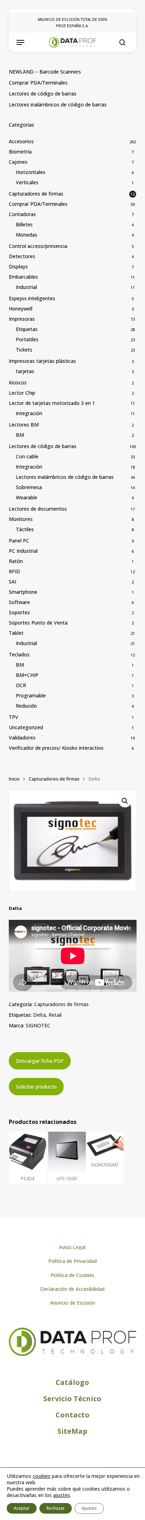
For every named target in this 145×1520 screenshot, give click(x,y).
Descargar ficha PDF (40, 1060)
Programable (31, 695)
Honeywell (20, 308)
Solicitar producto (36, 1086)
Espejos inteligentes (32, 298)
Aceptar (22, 1508)
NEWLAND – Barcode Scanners (45, 71)
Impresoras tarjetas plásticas (42, 361)
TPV (13, 717)
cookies (41, 1476)
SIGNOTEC (38, 1025)
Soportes (19, 612)
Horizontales (30, 172)
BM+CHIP (27, 675)
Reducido (26, 705)
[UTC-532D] (67, 1152)
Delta (39, 1014)
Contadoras (22, 214)
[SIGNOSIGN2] (105, 1145)
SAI (12, 581)
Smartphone (23, 591)
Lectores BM (24, 424)
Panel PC (19, 540)
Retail (55, 1014)
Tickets (24, 349)
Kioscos (18, 382)
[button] (20, 42)
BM (20, 434)
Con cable (27, 456)
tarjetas (25, 371)
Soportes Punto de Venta (38, 622)
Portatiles (27, 339)
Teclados (19, 654)
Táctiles (25, 529)
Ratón (16, 561)
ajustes (61, 1495)
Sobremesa (29, 487)
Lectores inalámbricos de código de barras (58, 104)
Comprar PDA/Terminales (38, 82)
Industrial (26, 287)
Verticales (27, 182)
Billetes (24, 224)
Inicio (14, 779)
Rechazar (55, 1508)
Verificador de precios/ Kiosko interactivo (56, 747)
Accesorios (21, 141)
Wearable (26, 497)
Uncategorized (26, 727)
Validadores (22, 737)
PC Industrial (23, 550)
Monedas (26, 234)
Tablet (16, 633)
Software (19, 602)
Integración (29, 413)
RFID (14, 571)
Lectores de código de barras (42, 93)
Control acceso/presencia (38, 246)
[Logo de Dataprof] (73, 1354)
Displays (18, 266)
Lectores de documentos (38, 508)
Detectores (22, 256)
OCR (21, 685)
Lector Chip (22, 392)
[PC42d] (27, 1152)
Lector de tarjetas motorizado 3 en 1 (52, 403)
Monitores (21, 519)
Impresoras (22, 318)
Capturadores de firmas (36, 193)
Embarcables (23, 276)
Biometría (20, 151)
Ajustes (89, 1508)
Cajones (18, 161)
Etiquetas (27, 329)
